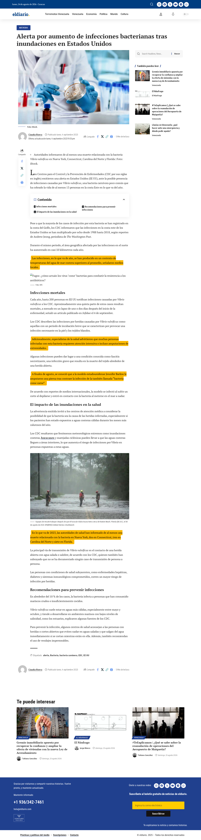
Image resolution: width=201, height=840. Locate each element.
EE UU (86, 655)
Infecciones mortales (46, 206)
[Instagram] (159, 4)
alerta (46, 655)
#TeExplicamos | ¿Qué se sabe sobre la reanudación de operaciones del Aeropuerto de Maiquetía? (156, 746)
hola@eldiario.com (22, 809)
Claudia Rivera (35, 134)
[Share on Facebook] (98, 136)
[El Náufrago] (142, 95)
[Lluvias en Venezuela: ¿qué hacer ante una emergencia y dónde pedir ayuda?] (142, 128)
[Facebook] (164, 4)
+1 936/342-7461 (29, 802)
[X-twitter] (170, 4)
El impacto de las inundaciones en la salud (57, 212)
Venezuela (156, 85)
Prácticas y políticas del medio (34, 835)
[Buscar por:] (155, 53)
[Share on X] (102, 136)
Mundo (23, 27)
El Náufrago (157, 91)
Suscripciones (59, 835)
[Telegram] (181, 4)
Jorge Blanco (85, 748)
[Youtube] (175, 4)
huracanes (48, 438)
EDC (80, 655)
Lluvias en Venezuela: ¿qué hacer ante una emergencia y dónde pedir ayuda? (166, 128)
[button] (151, 4)
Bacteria (54, 655)
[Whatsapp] (186, 4)
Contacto (74, 835)
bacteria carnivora (68, 655)
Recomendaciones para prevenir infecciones (99, 208)
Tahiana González (29, 758)
